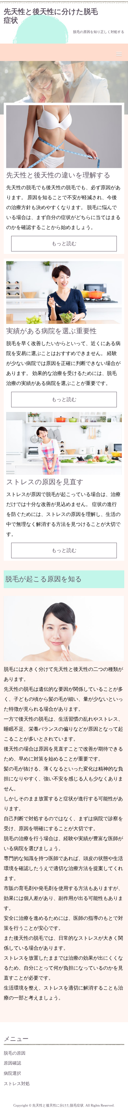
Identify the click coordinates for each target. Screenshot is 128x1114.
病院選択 (12, 1073)
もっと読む (64, 243)
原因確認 (12, 1062)
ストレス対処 (17, 1083)
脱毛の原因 (14, 1053)
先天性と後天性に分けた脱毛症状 (51, 15)
